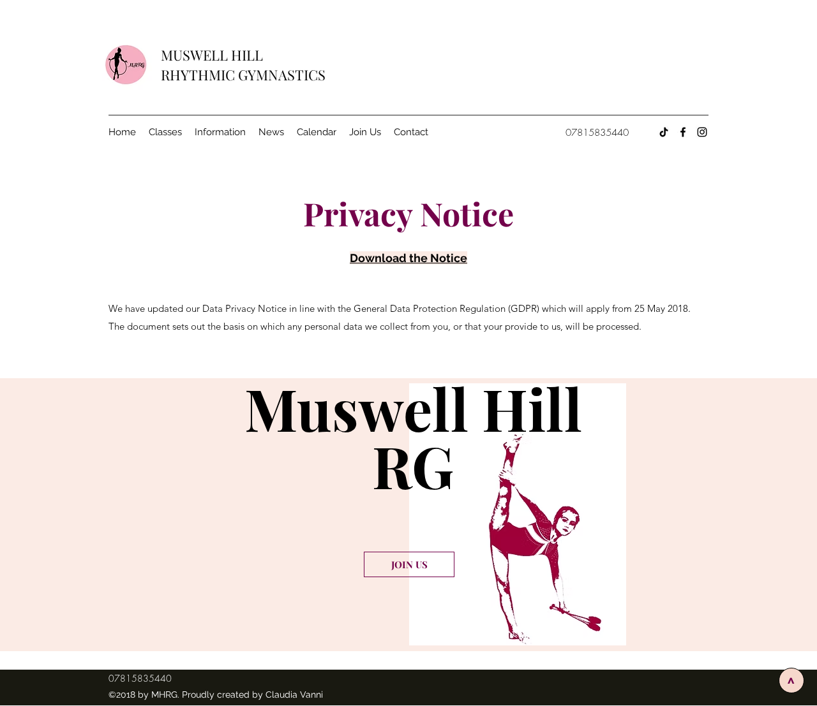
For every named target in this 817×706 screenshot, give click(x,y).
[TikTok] (663, 132)
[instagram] (702, 132)
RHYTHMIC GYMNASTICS (243, 74)
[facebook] (683, 132)
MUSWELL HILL (213, 54)
